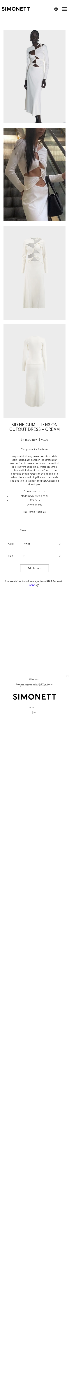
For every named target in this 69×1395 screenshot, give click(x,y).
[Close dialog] (67, 676)
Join (34, 712)
